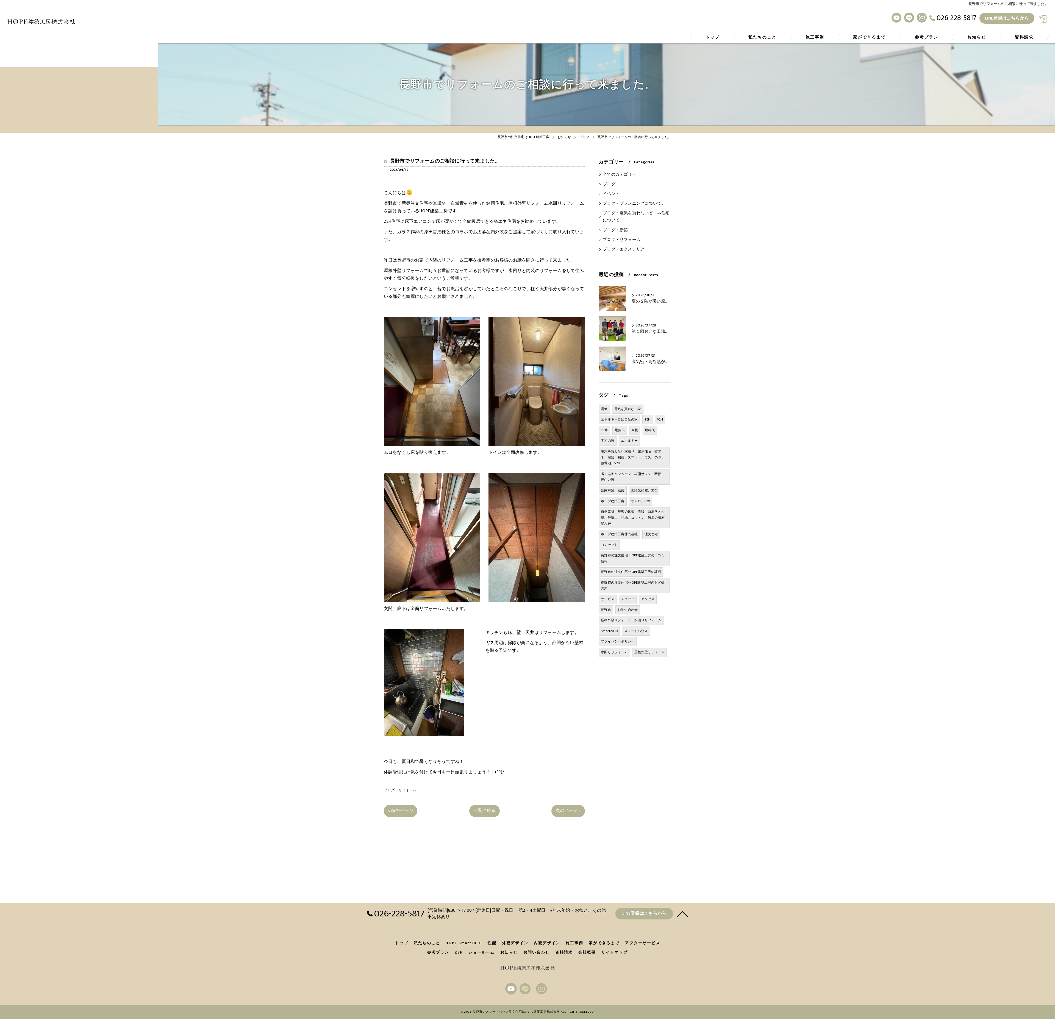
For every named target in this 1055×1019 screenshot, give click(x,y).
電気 (604, 409)
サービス (607, 599)
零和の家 (607, 440)
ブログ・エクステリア (624, 249)
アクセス (647, 599)
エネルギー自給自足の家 (619, 419)
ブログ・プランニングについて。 (634, 203)
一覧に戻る (484, 810)
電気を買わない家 (627, 409)
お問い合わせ (628, 610)
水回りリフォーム (614, 652)
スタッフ (627, 599)
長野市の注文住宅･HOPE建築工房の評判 (631, 572)
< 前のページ (400, 810)
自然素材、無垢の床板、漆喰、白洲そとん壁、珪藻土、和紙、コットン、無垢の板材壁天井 (633, 517)
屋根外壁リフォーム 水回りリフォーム (631, 620)
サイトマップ (614, 952)
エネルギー (629, 440)
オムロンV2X (640, 501)
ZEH (648, 419)
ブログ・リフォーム (400, 790)
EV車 (604, 430)
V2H (660, 419)
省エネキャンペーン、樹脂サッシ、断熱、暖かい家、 (633, 477)
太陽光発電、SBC (644, 490)
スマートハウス (636, 631)
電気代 (620, 430)
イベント (611, 194)
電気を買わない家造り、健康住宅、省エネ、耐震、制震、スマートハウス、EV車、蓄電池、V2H (633, 457)
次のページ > (568, 810)
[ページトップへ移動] (682, 913)
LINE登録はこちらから (1007, 18)
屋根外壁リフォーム (649, 652)
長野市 (606, 610)
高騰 (634, 430)
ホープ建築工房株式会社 (619, 534)
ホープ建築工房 (612, 501)
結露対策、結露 (612, 490)
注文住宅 (651, 534)
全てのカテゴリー (619, 174)
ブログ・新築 (615, 230)
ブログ (609, 184)
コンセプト (609, 545)
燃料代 (650, 430)
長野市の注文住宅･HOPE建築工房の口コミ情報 (632, 558)
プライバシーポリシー (617, 641)
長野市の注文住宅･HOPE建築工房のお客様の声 (632, 585)
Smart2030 (609, 631)
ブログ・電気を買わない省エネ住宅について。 (636, 217)
